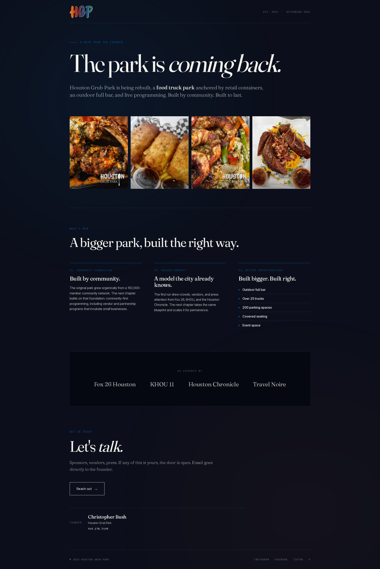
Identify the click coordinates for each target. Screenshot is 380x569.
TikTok (298, 559)
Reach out (87, 489)
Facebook (281, 559)
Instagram (261, 559)
